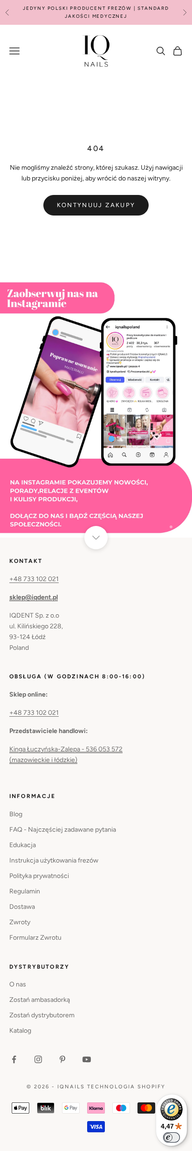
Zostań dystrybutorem (42, 1015)
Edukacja (22, 845)
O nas (17, 984)
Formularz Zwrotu (35, 938)
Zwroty (19, 922)
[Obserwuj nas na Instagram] (38, 1059)
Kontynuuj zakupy (96, 205)
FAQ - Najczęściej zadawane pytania (62, 830)
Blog (15, 814)
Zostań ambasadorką (39, 1000)
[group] (96, 409)
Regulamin (24, 891)
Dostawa (22, 907)
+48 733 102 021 (34, 579)
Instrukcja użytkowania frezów (53, 860)
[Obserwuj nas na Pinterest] (62, 1059)
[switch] (171, 1137)
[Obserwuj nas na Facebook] (14, 1059)
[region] (96, 409)
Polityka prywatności (39, 876)
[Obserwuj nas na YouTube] (86, 1059)
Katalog (20, 1031)
